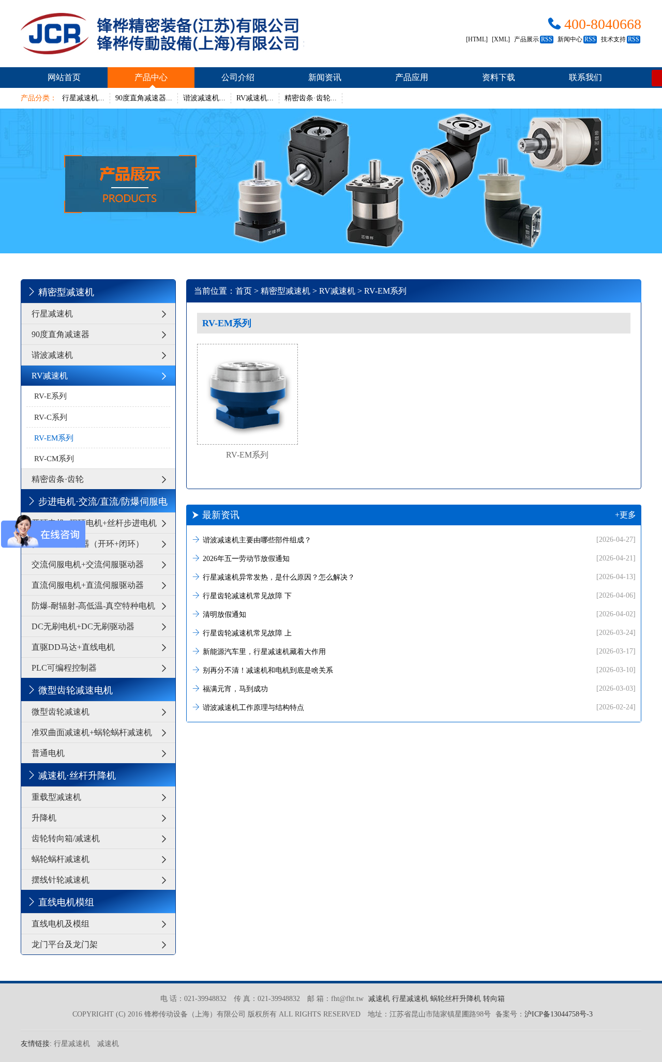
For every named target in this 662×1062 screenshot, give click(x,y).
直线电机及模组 (60, 923)
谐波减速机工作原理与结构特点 (419, 707)
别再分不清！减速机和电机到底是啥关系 (419, 670)
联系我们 (585, 77)
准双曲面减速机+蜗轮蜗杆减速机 (92, 732)
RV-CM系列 (54, 458)
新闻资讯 (324, 77)
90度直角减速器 (60, 334)
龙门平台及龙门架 (65, 944)
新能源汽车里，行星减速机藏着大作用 (419, 651)
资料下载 (498, 77)
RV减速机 (50, 375)
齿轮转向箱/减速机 (66, 838)
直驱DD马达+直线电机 (73, 647)
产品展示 (533, 39)
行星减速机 (52, 313)
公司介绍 (237, 77)
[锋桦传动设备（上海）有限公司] (162, 33)
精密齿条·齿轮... (310, 98)
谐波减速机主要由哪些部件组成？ (419, 540)
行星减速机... (83, 98)
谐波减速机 (52, 355)
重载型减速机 (56, 797)
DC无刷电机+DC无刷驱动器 (83, 626)
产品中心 (151, 77)
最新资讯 (419, 515)
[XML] (501, 39)
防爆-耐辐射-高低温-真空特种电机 (93, 605)
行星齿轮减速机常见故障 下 (419, 595)
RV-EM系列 (53, 438)
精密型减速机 (66, 292)
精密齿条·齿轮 (58, 479)
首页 (243, 290)
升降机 (44, 817)
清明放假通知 (419, 614)
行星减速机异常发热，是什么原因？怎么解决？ (419, 577)
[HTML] (477, 39)
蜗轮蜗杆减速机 (60, 859)
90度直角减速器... (143, 98)
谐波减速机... (204, 98)
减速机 (379, 999)
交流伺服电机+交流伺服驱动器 (88, 564)
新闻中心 (577, 39)
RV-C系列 (50, 417)
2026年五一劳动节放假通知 (419, 558)
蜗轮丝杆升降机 (455, 999)
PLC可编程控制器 (64, 667)
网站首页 (64, 77)
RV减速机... (255, 98)
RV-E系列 (50, 396)
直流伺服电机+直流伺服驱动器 (88, 585)
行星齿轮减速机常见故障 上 (419, 633)
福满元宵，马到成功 (419, 689)
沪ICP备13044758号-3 (558, 1014)
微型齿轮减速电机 (75, 690)
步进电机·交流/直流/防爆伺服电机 (97, 504)
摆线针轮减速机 (60, 879)
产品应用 (411, 77)
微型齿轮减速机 (60, 711)
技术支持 (620, 39)
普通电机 (48, 753)
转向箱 (494, 999)
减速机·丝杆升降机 (77, 775)
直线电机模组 (66, 902)
